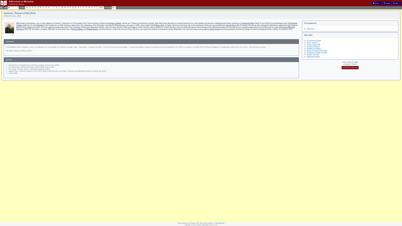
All (27, 7)
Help (396, 3)
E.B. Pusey (28, 27)
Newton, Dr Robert (314, 49)
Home (376, 3)
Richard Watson (78, 29)
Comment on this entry (350, 67)
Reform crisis (159, 25)
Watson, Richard (313, 55)
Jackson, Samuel (313, 47)
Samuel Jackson (115, 23)
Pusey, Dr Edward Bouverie (317, 51)
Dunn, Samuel (312, 43)
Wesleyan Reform (313, 57)
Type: (6, 7)
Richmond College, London (317, 53)
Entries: (22, 7)
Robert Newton (92, 29)
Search (387, 3)
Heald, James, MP (313, 45)
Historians (310, 29)
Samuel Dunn (231, 25)
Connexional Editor (247, 23)
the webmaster (220, 223)
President (40, 25)
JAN (356, 62)
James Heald (214, 29)
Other (101, 7)
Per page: (108, 7)
